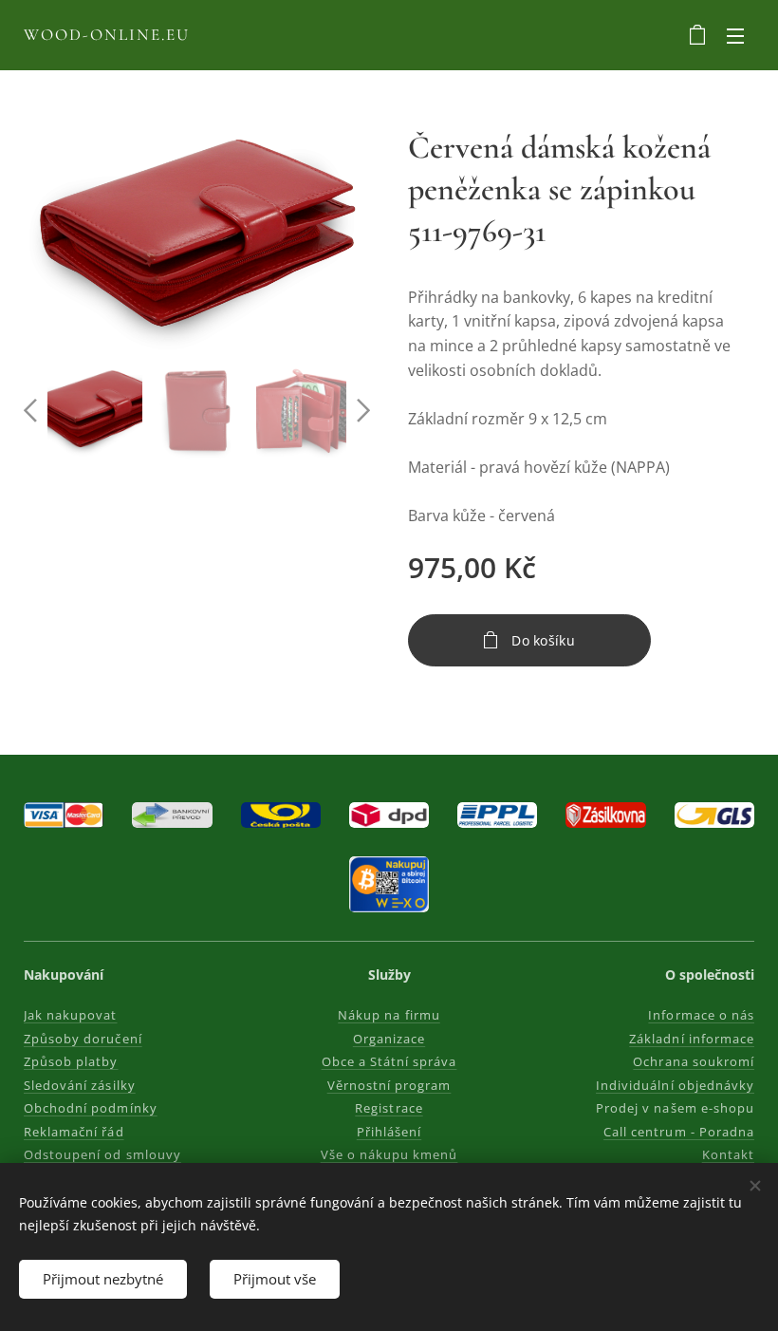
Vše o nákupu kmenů (389, 1154)
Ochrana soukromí (693, 1061)
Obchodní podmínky (90, 1107)
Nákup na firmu (389, 1014)
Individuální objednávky (675, 1085)
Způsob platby (71, 1061)
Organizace (389, 1038)
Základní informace (691, 1038)
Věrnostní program (389, 1085)
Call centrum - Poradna (678, 1131)
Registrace (388, 1107)
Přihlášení (389, 1131)
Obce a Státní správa (389, 1061)
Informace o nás (701, 1014)
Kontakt (728, 1154)
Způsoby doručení (83, 1038)
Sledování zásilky (80, 1085)
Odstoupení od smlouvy (102, 1154)
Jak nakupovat (71, 1014)
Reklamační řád (74, 1131)
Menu (735, 35)
